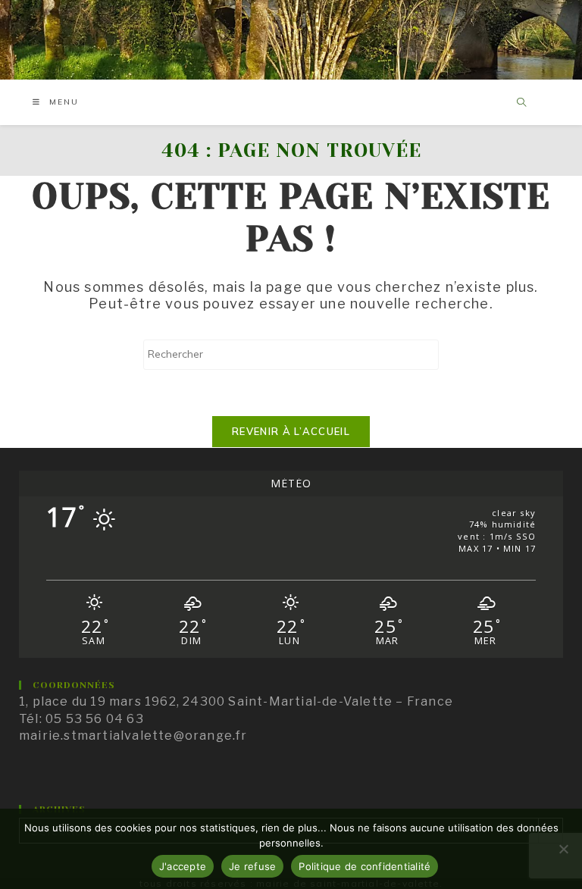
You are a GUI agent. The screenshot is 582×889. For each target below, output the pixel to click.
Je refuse (252, 866)
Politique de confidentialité (364, 866)
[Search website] (522, 103)
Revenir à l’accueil (291, 431)
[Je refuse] (563, 848)
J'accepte (182, 866)
